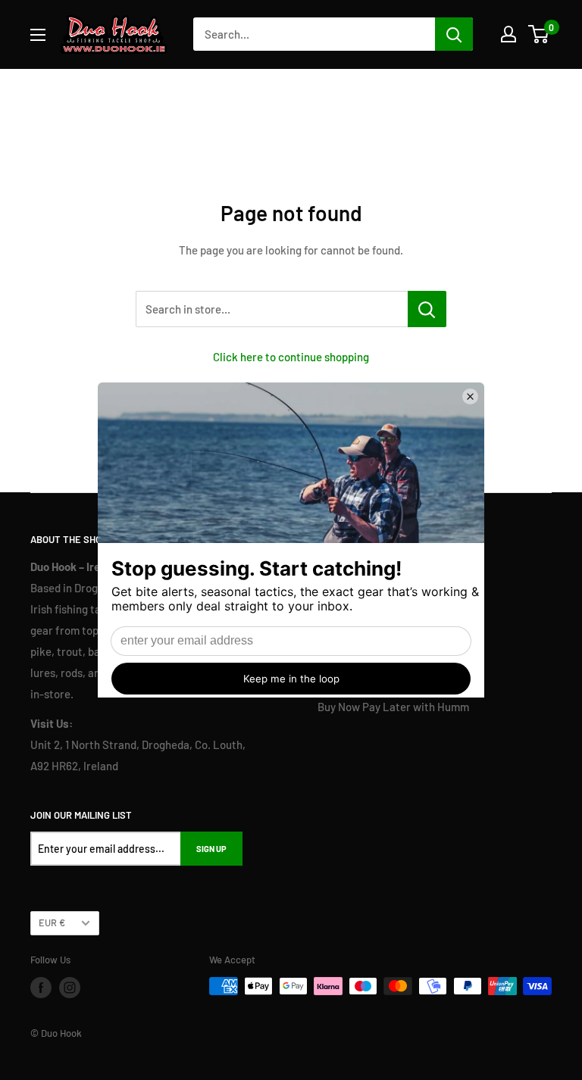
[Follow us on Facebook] (41, 987)
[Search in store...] (427, 309)
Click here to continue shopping (291, 357)
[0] (539, 34)
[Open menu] (37, 35)
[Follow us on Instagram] (69, 987)
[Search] (454, 34)
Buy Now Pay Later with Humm (393, 706)
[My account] (508, 34)
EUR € (52, 922)
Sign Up (211, 849)
